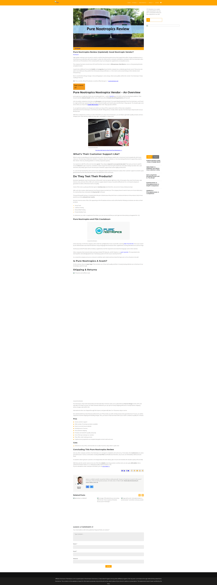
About (151, 2)
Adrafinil (112, 96)
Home (129, 2)
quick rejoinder (124, 252)
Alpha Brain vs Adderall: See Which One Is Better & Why (153, 168)
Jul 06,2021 (77, 48)
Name (75, 544)
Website (75, 558)
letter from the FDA (129, 243)
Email (75, 551)
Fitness (134, 2)
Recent (149, 157)
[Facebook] (132, 470)
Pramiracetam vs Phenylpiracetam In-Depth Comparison (152, 184)
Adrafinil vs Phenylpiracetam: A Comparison (152, 192)
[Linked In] (140, 470)
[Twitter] (134, 470)
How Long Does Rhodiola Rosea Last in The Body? (153, 176)
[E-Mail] (137, 470)
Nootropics (142, 2)
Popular (156, 157)
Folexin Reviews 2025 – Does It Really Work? (153, 161)
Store (157, 2)
